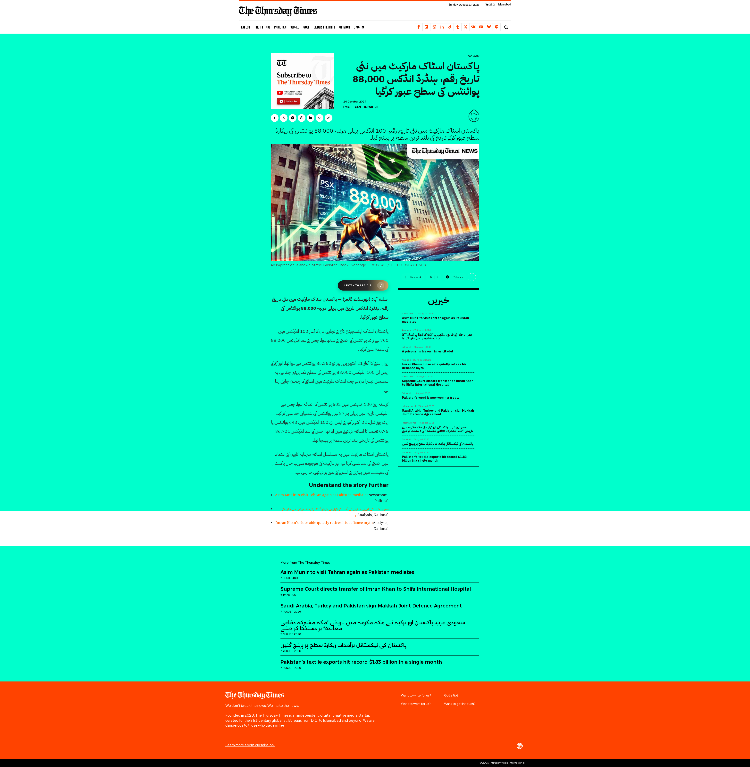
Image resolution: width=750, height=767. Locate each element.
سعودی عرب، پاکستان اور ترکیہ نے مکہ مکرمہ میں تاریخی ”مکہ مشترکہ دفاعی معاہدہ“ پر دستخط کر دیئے (437, 429)
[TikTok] (450, 27)
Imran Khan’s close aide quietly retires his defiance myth (324, 523)
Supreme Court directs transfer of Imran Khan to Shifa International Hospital (437, 383)
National (406, 439)
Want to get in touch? (459, 704)
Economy (473, 56)
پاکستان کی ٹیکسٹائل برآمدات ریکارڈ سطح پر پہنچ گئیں (437, 443)
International (409, 406)
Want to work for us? (416, 704)
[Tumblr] (458, 27)
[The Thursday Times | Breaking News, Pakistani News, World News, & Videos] (278, 11)
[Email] (319, 118)
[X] (465, 27)
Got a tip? (451, 695)
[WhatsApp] (301, 118)
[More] (472, 277)
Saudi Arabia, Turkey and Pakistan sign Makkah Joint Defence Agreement (438, 412)
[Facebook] (418, 27)
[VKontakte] (473, 27)
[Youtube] (481, 27)
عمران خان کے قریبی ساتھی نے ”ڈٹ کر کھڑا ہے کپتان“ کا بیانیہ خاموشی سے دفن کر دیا (437, 336)
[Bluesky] (489, 27)
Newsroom (407, 314)
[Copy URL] (328, 118)
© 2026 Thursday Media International (502, 762)
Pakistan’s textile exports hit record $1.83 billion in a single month (434, 459)
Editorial (406, 347)
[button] (506, 27)
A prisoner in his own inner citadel (427, 351)
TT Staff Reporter (364, 107)
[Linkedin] (442, 27)
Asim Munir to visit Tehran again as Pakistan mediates (321, 495)
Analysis (406, 330)
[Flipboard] (426, 27)
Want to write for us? (416, 695)
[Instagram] (434, 27)
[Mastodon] (497, 27)
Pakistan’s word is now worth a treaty (431, 397)
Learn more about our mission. (250, 745)
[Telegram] (292, 118)
